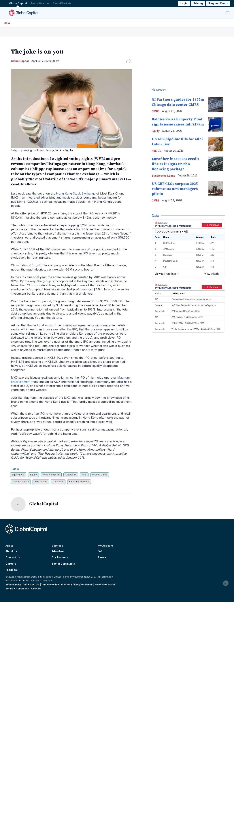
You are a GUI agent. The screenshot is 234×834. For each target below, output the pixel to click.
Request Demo (218, 3)
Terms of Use (31, 584)
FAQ (100, 551)
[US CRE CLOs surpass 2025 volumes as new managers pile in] (215, 188)
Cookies (36, 588)
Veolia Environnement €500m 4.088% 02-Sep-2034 (195, 329)
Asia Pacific (41, 481)
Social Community (63, 563)
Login (184, 3)
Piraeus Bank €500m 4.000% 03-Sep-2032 (191, 299)
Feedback (11, 570)
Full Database (211, 225)
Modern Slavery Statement (77, 584)
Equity (33, 474)
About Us (11, 551)
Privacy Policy (50, 584)
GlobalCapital (18, 3)
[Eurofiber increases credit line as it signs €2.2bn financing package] (215, 164)
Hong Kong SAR (51, 474)
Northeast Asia (21, 481)
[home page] (23, 12)
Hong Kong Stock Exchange (75, 193)
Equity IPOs (18, 474)
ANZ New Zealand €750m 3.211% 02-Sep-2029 (193, 305)
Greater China (99, 474)
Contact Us (12, 557)
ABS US (156, 150)
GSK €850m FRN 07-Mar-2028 (185, 311)
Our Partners (60, 557)
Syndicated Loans (163, 175)
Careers (10, 563)
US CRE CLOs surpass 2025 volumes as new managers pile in (175, 189)
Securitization (40, 3)
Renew (102, 557)
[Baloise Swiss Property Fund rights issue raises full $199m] (215, 124)
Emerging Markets (79, 481)
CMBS (156, 111)
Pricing (198, 3)
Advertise (58, 551)
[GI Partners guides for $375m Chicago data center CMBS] (215, 104)
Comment (58, 481)
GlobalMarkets (61, 3)
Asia (7, 22)
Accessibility (13, 584)
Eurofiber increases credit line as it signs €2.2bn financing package (175, 164)
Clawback (70, 474)
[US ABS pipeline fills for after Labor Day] (215, 144)
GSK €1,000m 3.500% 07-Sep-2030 (187, 323)
